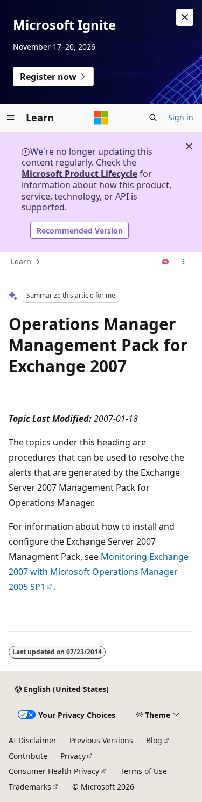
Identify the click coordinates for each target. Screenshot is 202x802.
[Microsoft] (101, 118)
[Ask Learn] (166, 262)
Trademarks (30, 787)
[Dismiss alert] (184, 17)
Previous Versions (101, 740)
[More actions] (184, 262)
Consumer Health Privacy (54, 771)
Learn (21, 261)
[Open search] (153, 117)
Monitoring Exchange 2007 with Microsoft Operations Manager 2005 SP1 (99, 572)
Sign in (180, 117)
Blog (154, 740)
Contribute (28, 756)
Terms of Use (143, 771)
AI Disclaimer (33, 740)
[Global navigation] (11, 117)
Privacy (73, 756)
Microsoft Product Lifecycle (79, 174)
